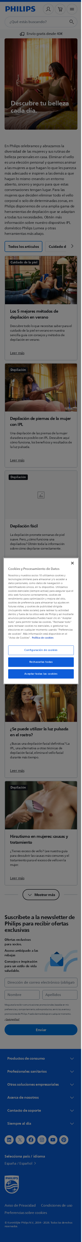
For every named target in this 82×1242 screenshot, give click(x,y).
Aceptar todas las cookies (39, 675)
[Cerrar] (70, 561)
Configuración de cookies (39, 652)
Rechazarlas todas (39, 664)
